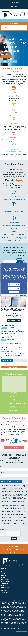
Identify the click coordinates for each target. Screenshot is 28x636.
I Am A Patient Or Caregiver (9, 61)
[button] (14, 20)
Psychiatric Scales (14, 209)
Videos (14, 110)
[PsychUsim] (14, 552)
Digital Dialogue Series (7, 325)
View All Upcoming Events (14, 367)
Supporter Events (14, 98)
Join (16, 6)
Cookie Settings (14, 292)
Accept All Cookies (14, 284)
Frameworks (14, 223)
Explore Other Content (14, 320)
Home (2, 571)
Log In (12, 6)
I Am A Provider (6, 57)
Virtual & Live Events (14, 97)
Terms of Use (4, 583)
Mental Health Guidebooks (14, 235)
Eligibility (3, 577)
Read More (6, 27)
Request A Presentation (14, 102)
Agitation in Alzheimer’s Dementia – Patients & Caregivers (11, 348)
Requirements (5, 579)
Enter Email (2, 472)
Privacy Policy (5, 581)
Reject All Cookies (14, 288)
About (3, 573)
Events (14, 93)
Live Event (4, 575)
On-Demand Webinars (14, 100)
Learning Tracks (14, 197)
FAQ (2, 585)
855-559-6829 (6, 592)
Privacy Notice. (20, 281)
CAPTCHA (2, 530)
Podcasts (14, 124)
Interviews (14, 112)
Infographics (14, 137)
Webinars (14, 95)
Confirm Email (3, 478)
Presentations (14, 116)
